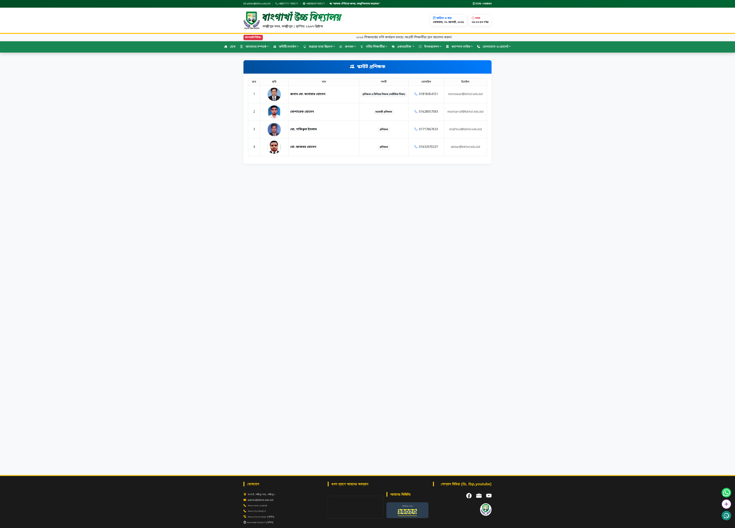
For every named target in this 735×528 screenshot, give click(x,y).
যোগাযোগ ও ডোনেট (495, 47)
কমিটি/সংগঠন (287, 47)
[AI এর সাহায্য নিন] (726, 504)
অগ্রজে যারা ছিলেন (320, 47)
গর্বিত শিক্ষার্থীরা (375, 47)
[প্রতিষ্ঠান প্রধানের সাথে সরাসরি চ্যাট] (726, 515)
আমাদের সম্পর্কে (255, 47)
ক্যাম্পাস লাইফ (460, 47)
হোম (232, 47)
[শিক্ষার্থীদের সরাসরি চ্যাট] (726, 492)
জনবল (349, 47)
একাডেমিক (404, 47)
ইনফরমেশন (431, 47)
